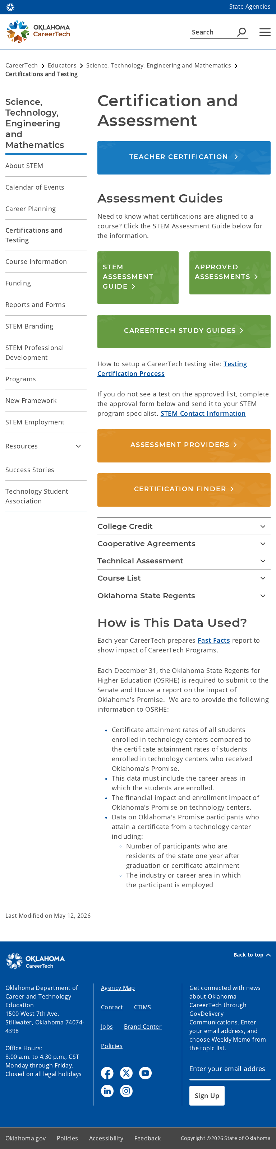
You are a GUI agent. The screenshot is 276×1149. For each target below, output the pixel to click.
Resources (21, 446)
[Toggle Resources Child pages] (78, 446)
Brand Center (143, 1027)
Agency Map (118, 988)
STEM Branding (29, 326)
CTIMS (142, 1007)
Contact (112, 1007)
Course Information (36, 261)
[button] (184, 157)
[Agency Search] (241, 32)
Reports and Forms (35, 304)
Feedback (147, 1138)
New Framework (31, 400)
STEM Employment (34, 422)
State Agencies (250, 6)
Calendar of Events (35, 187)
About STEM (24, 165)
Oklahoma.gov (25, 1138)
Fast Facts (214, 640)
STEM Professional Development (34, 352)
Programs (20, 379)
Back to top (249, 954)
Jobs (107, 1027)
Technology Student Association (36, 496)
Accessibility (106, 1138)
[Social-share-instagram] (126, 1091)
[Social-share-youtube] (145, 1073)
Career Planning (30, 208)
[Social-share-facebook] (107, 1073)
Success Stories (29, 469)
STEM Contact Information (203, 413)
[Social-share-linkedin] (107, 1091)
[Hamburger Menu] (265, 32)
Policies (112, 1046)
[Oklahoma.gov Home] (10, 6)
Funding (18, 283)
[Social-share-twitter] (126, 1073)
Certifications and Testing (34, 235)
